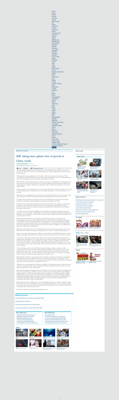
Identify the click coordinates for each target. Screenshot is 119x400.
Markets (54, 51)
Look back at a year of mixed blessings (94, 191)
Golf (53, 65)
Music (53, 102)
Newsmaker (55, 43)
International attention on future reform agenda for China (82, 262)
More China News (21, 313)
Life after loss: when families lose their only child (81, 245)
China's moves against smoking (94, 179)
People (54, 20)
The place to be (96, 228)
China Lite (55, 132)
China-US (55, 26)
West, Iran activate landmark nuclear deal (55, 319)
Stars (53, 63)
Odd (53, 115)
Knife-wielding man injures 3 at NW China (27, 323)
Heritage (54, 90)
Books (54, 93)
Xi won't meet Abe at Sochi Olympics (85, 202)
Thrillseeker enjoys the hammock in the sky (62, 349)
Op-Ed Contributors (57, 122)
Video (53, 127)
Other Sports (55, 68)
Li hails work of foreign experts (83, 208)
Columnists (55, 124)
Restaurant (55, 77)
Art (53, 92)
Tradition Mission (57, 134)
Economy (54, 30)
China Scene (55, 21)
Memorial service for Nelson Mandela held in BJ (95, 245)
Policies (54, 46)
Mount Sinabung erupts (21, 348)
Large (34, 168)
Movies (54, 100)
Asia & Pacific (56, 33)
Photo (53, 107)
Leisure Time (56, 140)
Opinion (54, 55)
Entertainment (56, 97)
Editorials (54, 120)
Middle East (55, 40)
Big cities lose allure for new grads (25, 316)
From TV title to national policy (81, 167)
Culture (54, 88)
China (53, 13)
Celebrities (55, 98)
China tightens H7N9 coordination (84, 206)
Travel (54, 70)
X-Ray (54, 82)
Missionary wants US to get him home (85, 211)
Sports (54, 58)
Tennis (54, 67)
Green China (55, 56)
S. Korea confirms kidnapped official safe (55, 318)
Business (54, 45)
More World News (50, 313)
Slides (53, 114)
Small (41, 168)
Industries (54, 53)
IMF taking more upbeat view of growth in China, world (89, 200)
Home (53, 11)
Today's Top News (81, 197)
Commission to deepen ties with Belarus (55, 316)
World (53, 31)
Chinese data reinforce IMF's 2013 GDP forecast (27, 304)
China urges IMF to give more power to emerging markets (29, 298)
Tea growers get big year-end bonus (26, 315)
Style (53, 105)
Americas (54, 35)
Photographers (56, 117)
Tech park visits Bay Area (82, 213)
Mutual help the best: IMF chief (23, 301)
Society (54, 16)
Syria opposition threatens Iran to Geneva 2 (56, 323)
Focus (53, 135)
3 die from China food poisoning (25, 319)
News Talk (55, 139)
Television (55, 104)
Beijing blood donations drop (24, 318)
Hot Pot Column (56, 83)
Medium (38, 168)
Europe (54, 36)
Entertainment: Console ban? (94, 167)
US (53, 23)
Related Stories (21, 295)
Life (53, 78)
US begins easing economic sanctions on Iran (56, 321)
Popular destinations (58, 72)
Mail (26, 168)
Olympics (54, 60)
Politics (54, 14)
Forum (54, 137)
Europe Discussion (57, 145)
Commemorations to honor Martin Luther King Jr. (49, 349)
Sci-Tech (54, 18)
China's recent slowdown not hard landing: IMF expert (28, 308)
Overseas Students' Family (59, 144)
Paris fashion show (50, 315)
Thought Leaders (57, 125)
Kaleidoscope (56, 41)
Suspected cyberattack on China (84, 204)
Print (20, 168)
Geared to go (82, 228)
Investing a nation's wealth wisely (95, 262)
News (53, 129)
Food (53, 75)
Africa (54, 38)
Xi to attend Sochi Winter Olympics (25, 321)
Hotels (54, 73)
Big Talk (54, 130)
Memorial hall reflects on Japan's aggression (87, 209)
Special (78, 250)
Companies (55, 50)
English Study (56, 142)
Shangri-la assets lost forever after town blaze (82, 191)
